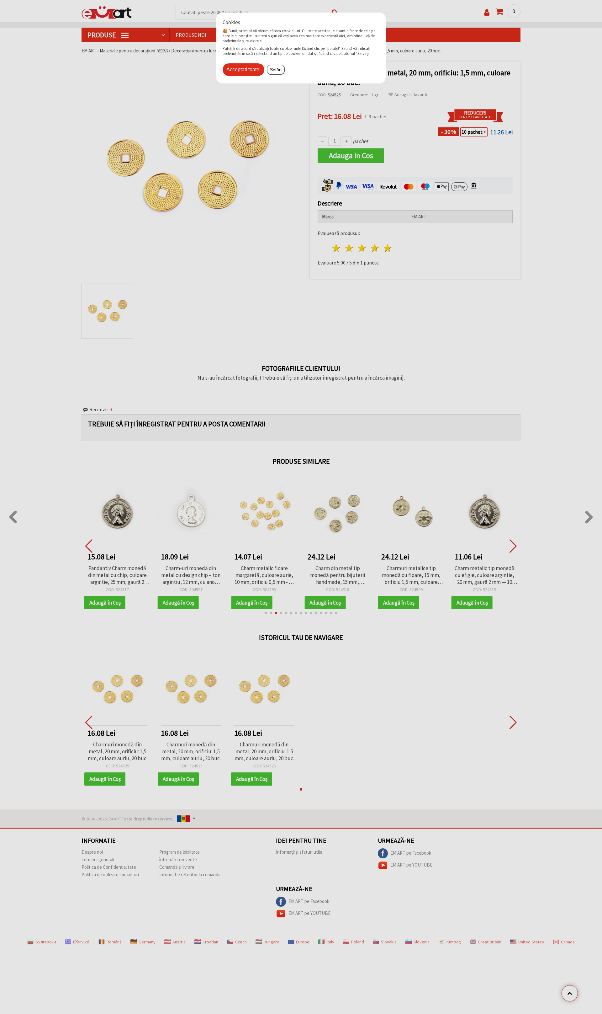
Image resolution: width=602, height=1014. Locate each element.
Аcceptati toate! (243, 69)
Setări (276, 69)
